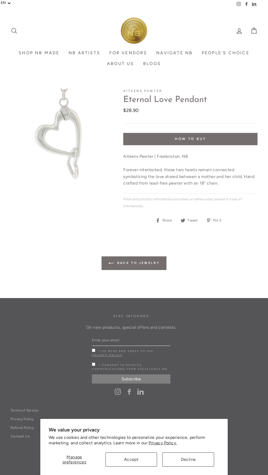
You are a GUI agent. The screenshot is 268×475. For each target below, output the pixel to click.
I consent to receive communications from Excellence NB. (130, 367)
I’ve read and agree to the (123, 353)
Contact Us (20, 436)
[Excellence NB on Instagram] (118, 391)
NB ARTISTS (84, 52)
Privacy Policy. (163, 442)
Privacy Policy (107, 355)
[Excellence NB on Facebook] (129, 391)
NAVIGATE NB (174, 52)
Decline (188, 459)
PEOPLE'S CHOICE (225, 52)
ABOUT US (120, 63)
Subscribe (131, 378)
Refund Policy (22, 427)
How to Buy (190, 139)
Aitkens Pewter (142, 91)
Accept (131, 459)
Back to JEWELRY (138, 263)
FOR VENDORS (128, 52)
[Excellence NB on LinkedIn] (140, 391)
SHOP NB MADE (39, 52)
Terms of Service (24, 410)
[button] (6, 3)
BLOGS (152, 63)
